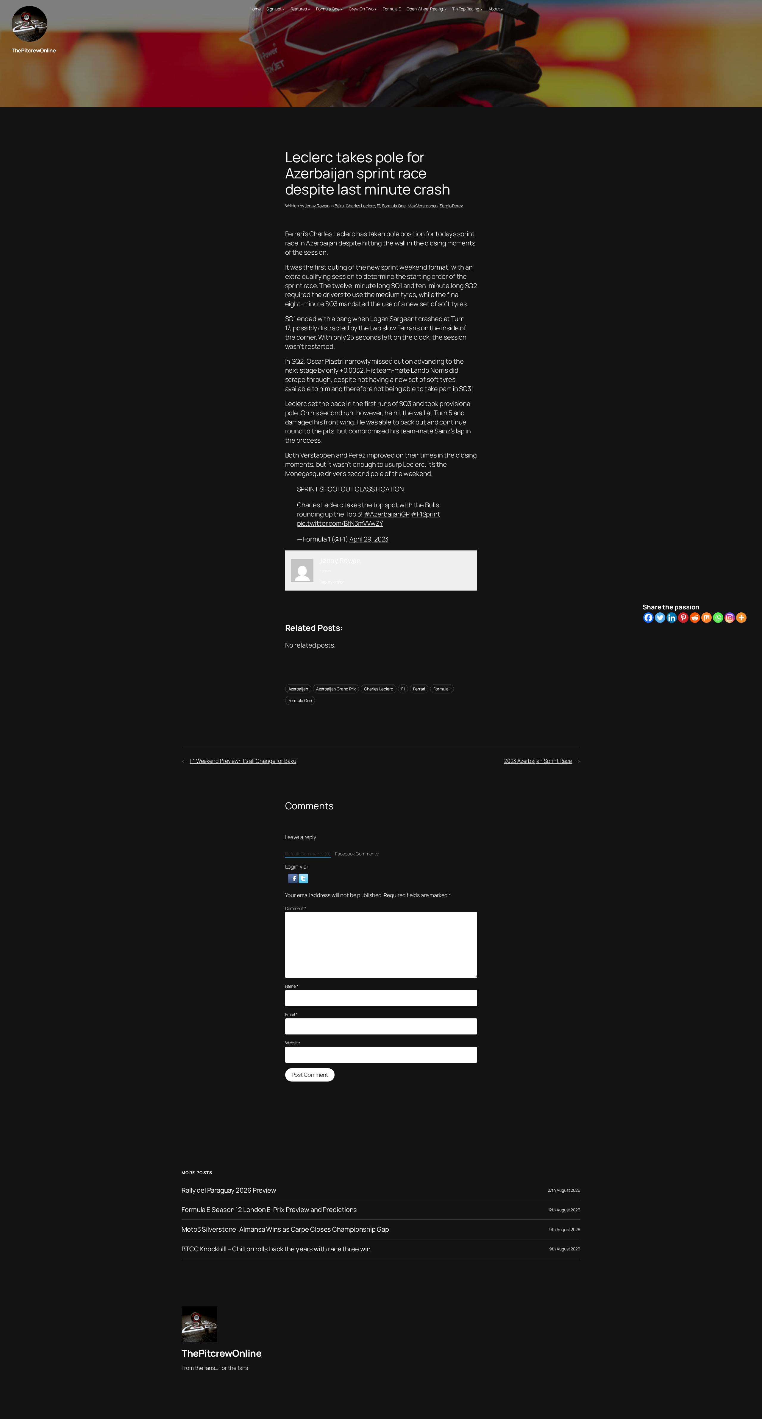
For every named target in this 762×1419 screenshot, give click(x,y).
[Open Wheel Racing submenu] (445, 9)
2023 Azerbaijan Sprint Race (538, 760)
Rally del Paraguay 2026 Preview (229, 1190)
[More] (741, 617)
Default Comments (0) (308, 854)
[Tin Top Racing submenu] (481, 9)
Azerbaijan (298, 689)
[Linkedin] (671, 617)
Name (292, 986)
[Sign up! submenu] (283, 9)
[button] (293, 877)
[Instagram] (729, 617)
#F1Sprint (425, 514)
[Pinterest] (683, 617)
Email (291, 1014)
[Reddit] (695, 617)
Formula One (394, 206)
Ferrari (419, 689)
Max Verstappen (423, 206)
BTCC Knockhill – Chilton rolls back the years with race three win (276, 1249)
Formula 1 (442, 689)
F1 (378, 206)
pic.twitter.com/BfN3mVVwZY (340, 523)
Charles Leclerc (360, 206)
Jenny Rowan (317, 206)
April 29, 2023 (369, 539)
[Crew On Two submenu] (375, 9)
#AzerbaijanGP (387, 514)
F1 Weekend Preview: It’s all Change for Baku (243, 760)
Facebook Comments (357, 854)
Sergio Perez (451, 206)
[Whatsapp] (718, 617)
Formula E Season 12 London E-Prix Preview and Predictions (269, 1209)
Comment (295, 908)
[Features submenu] (309, 9)
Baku (339, 206)
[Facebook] (648, 617)
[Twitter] (660, 617)
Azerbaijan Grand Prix (336, 689)
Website (292, 1042)
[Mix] (706, 617)
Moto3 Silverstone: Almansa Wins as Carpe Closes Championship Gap (285, 1229)
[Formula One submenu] (342, 9)
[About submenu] (502, 9)
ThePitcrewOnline (34, 50)
